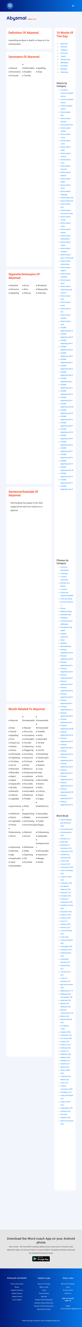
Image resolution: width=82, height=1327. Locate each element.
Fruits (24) (64, 937)
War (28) (63, 1114)
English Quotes (17, 1293)
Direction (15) (65, 893)
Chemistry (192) (66, 851)
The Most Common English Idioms (66, 93)
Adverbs (44, 1296)
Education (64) (66, 912)
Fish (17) (63, 921)
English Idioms (17, 1296)
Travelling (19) (65, 1092)
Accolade (64, 66)
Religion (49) (65, 1057)
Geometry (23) (66, 950)
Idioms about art (66, 125)
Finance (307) (65, 918)
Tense (44, 1290)
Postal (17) (64, 1051)
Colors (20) (64, 861)
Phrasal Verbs (44, 1293)
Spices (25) (64, 1067)
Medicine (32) (65, 1000)
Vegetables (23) (66, 1108)
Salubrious (64, 72)
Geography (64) (66, 946)
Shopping (64, 618)
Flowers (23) (65, 927)
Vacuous (63, 47)
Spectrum (64, 44)
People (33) (64, 1042)
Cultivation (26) (66, 883)
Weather (63, 643)
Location (63, 589)
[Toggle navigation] (73, 6)
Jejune (63, 56)
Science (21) (65, 1064)
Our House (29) (66, 1038)
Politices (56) (65, 1048)
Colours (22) (65, 864)
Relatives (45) (65, 1054)
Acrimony (64, 53)
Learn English (17, 1300)
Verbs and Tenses (17, 1284)
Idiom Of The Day (44, 1284)
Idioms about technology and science (66, 289)
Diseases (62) (65, 896)
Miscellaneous (65, 646)
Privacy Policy (68, 1290)
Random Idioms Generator (44, 1303)
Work (62, 640)
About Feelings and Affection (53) (66, 823)
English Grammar (17, 1290)
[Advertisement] (29, 172)
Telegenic (64, 50)
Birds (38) (64, 842)
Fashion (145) (65, 915)
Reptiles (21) (65, 1060)
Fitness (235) (65, 924)
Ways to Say (44, 1287)
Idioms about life (66, 201)
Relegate (63, 69)
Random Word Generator (44, 1300)
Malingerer (64, 63)
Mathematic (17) (66, 991)
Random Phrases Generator (44, 1306)
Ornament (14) (66, 1035)
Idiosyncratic (65, 59)
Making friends (66, 611)
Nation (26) (64, 1016)
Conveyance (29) (66, 867)
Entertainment (65, 615)
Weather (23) (65, 1118)
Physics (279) (65, 1045)
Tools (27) (64, 1083)
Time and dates (66, 599)
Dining (62, 608)
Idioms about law (67, 198)
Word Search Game (44, 1309)
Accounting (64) (66, 829)
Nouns (17, 1287)
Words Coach (40, 1320)
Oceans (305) (65, 1032)
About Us (68, 1293)
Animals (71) (65, 839)
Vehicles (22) (65, 1111)
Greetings (64, 573)
